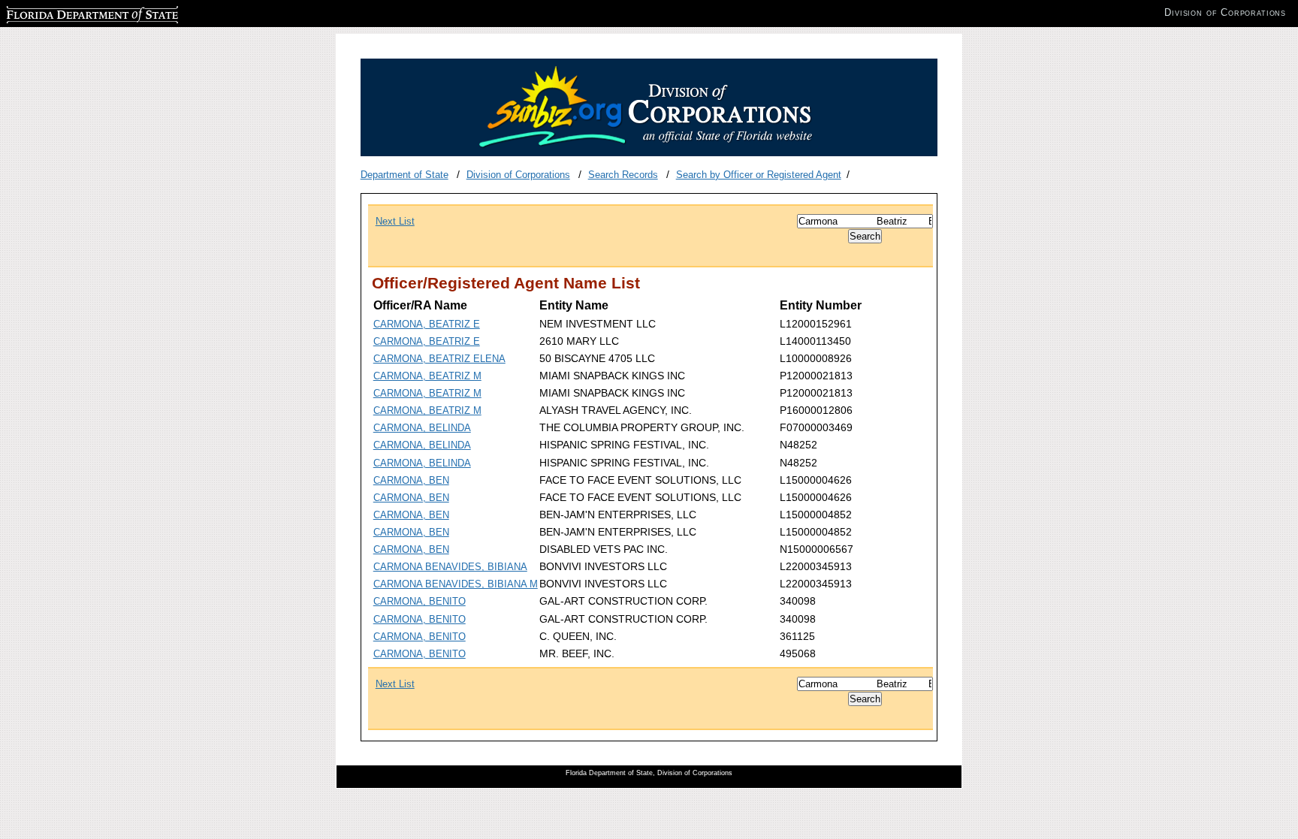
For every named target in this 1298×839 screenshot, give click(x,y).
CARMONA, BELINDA (422, 427)
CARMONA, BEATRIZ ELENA (439, 358)
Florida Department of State (66, 12)
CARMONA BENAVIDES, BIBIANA (450, 566)
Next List (395, 221)
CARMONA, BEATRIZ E (426, 324)
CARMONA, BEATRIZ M (427, 376)
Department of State (404, 174)
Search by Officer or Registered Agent (758, 174)
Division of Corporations (518, 174)
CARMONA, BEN (411, 480)
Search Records (623, 174)
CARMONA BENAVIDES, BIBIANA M (455, 584)
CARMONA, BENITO (419, 601)
